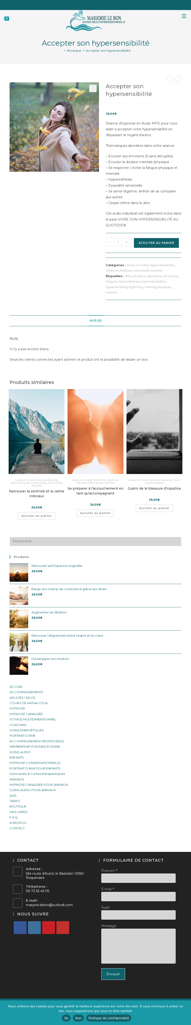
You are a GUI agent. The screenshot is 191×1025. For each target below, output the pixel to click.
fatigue (111, 281)
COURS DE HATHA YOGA (29, 703)
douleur (139, 276)
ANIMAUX (17, 779)
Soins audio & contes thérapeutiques (37, 774)
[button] (93, 88)
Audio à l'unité (137, 265)
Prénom (108, 871)
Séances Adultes (118, 270)
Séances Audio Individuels (28, 482)
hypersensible (116, 287)
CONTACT (17, 828)
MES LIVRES (18, 812)
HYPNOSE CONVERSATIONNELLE (35, 763)
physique (164, 287)
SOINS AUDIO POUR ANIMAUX (33, 790)
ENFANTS (17, 757)
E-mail (106, 889)
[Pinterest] (48, 927)
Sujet (105, 907)
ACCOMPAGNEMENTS (26, 692)
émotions (170, 276)
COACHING (18, 725)
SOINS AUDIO (20, 752)
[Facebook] (20, 927)
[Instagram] (34, 927)
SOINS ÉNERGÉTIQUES (27, 730)
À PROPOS (18, 823)
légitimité (136, 287)
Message (108, 926)
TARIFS (15, 801)
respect (112, 292)
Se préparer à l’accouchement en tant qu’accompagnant (95, 490)
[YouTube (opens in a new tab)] (105, 4)
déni (128, 276)
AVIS (13, 795)
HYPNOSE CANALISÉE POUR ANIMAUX (39, 784)
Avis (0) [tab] (95, 320)
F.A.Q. (14, 817)
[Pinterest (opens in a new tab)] (93, 4)
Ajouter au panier (156, 243)
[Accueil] (61, 50)
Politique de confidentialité (109, 1018)
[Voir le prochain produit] (178, 79)
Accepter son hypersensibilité (108, 50)
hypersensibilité (153, 281)
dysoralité (154, 276)
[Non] (185, 1012)
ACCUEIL (16, 687)
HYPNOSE (17, 708)
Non (78, 1018)
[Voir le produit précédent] (170, 79)
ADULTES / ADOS (22, 697)
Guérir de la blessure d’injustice (154, 488)
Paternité (99, 480)
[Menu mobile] (186, 18)
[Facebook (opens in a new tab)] (86, 4)
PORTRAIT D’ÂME (22, 735)
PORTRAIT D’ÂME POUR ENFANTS (35, 768)
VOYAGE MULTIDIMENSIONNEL (33, 719)
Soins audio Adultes (147, 270)
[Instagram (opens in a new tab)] (99, 4)
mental (150, 287)
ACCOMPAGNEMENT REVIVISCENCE (37, 741)
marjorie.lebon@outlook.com (49, 905)
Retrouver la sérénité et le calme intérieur (36, 493)
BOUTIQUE (18, 806)
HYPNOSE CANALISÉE (26, 714)
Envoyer (113, 974)
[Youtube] (62, 927)
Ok (66, 1018)
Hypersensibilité (162, 265)
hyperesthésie (129, 281)
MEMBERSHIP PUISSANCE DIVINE (35, 746)
